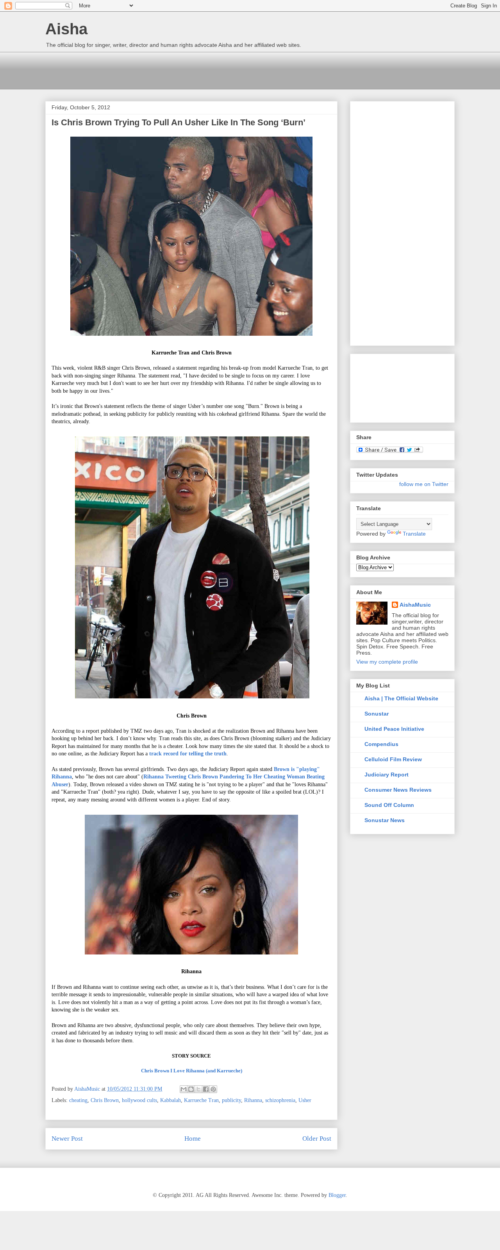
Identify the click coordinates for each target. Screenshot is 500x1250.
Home (192, 1138)
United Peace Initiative (394, 729)
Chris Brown (105, 1100)
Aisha (66, 28)
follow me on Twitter (423, 484)
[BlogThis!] (191, 1089)
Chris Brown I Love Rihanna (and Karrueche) (191, 1071)
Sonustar (376, 713)
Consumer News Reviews (398, 790)
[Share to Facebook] (206, 1089)
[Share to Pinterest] (213, 1089)
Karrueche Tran (201, 1100)
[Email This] (184, 1089)
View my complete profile (387, 662)
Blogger (337, 1195)
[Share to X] (198, 1089)
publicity (231, 1100)
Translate (414, 534)
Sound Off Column (389, 805)
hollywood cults (139, 1100)
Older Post (316, 1138)
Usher (304, 1100)
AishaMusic (415, 605)
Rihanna (253, 1100)
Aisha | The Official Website (401, 698)
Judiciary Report (386, 774)
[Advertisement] (187, 69)
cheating (78, 1100)
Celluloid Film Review (393, 759)
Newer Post (67, 1138)
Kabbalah (170, 1100)
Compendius (381, 744)
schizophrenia (280, 1100)
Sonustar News (384, 820)
